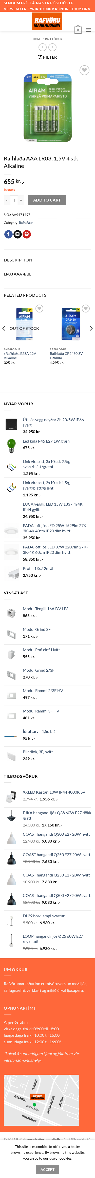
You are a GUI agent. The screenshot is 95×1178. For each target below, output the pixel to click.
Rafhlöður (53, 39)
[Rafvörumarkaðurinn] (47, 21)
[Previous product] (52, 47)
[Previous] (4, 338)
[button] (78, 29)
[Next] (91, 338)
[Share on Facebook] (8, 234)
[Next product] (42, 47)
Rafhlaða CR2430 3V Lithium (66, 356)
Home (37, 39)
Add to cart (47, 200)
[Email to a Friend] (17, 234)
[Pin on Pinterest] (27, 234)
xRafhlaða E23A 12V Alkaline (20, 356)
